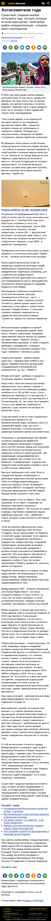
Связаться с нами (35, 913)
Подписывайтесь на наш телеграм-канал (24, 210)
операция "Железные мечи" (31, 33)
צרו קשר (6, 916)
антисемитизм (10, 33)
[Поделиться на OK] (33, 47)
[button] (47, 178)
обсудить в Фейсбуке (33, 900)
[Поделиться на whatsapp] (10, 47)
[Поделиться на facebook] (5, 47)
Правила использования (37, 908)
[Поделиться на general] (16, 47)
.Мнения (20, 3)
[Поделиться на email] (28, 47)
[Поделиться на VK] (39, 47)
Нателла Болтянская (11, 37)
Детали (14, 41)
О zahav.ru (7, 908)
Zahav (11, 3)
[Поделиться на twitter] (22, 47)
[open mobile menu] (3, 3)
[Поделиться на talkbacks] (45, 47)
